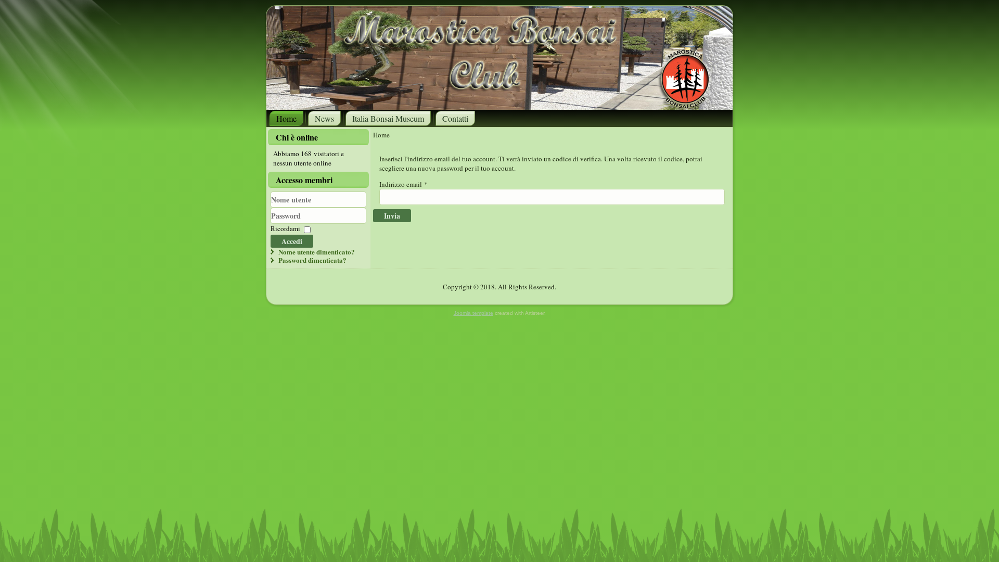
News (324, 118)
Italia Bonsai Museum (388, 118)
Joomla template (473, 313)
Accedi (291, 241)
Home (286, 118)
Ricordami (285, 228)
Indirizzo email (403, 184)
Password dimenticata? (312, 260)
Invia (392, 215)
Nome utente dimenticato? (316, 252)
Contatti (455, 118)
